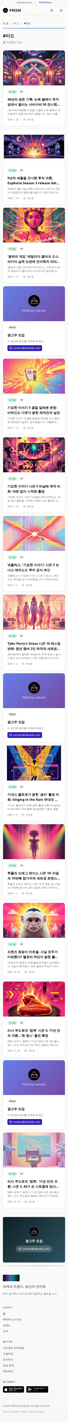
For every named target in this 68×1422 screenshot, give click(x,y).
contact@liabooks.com (26, 348)
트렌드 (7, 1325)
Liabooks (25, 1405)
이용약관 (8, 1353)
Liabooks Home (24, 2)
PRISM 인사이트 (12, 1319)
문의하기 (8, 1359)
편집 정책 (8, 1365)
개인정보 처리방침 (13, 1348)
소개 (5, 1331)
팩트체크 (8, 1371)
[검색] (52, 10)
